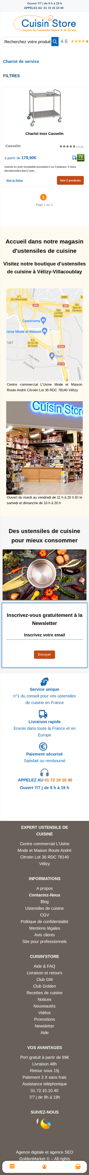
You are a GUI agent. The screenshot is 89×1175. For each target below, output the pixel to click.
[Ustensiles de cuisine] (44, 22)
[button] (55, 41)
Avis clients (44, 935)
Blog (45, 901)
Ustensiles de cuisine (44, 908)
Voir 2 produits (70, 180)
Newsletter (44, 1026)
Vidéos (44, 1012)
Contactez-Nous (44, 895)
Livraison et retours (44, 973)
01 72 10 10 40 (45, 780)
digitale (37, 1152)
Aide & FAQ (44, 966)
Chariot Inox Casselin (44, 134)
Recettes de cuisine (44, 992)
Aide (45, 1032)
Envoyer (44, 655)
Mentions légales (44, 928)
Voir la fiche (14, 180)
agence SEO (61, 1152)
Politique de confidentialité (44, 921)
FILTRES (11, 75)
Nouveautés (44, 1006)
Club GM (44, 979)
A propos (44, 888)
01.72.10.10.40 (44, 1090)
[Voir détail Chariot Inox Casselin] (44, 108)
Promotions (44, 1019)
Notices (44, 999)
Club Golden (44, 986)
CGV (44, 915)
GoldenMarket (33, 1159)
